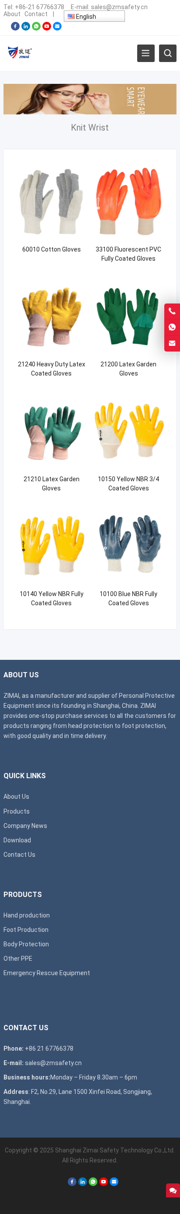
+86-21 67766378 (39, 6)
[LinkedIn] (26, 28)
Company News (25, 825)
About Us (16, 796)
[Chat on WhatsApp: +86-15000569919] (172, 327)
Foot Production (25, 929)
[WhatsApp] (36, 28)
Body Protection (26, 944)
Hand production (26, 915)
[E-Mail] (57, 28)
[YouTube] (47, 28)
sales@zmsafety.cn (119, 6)
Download (17, 840)
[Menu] (146, 53)
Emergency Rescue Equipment (46, 972)
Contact (36, 13)
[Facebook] (15, 28)
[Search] (168, 53)
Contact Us (19, 854)
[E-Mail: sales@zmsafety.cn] (172, 344)
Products (16, 811)
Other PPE (17, 958)
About (12, 13)
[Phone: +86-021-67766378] (172, 311)
